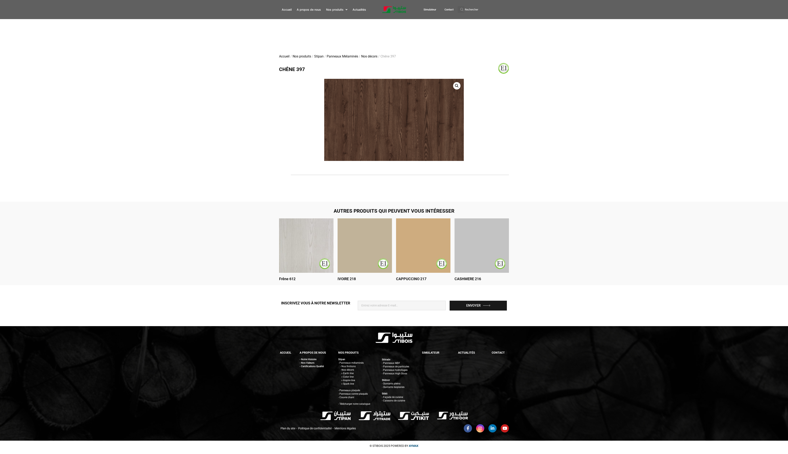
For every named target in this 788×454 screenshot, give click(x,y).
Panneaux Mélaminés (342, 56)
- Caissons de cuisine (393, 400)
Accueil (284, 56)
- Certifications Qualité (312, 366)
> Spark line (347, 383)
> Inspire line (348, 380)
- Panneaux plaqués (349, 390)
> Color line (347, 376)
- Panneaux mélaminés (351, 362)
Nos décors (369, 56)
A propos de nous (313, 352)
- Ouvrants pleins (391, 383)
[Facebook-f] (468, 428)
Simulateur (430, 9)
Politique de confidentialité (315, 428)
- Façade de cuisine (392, 397)
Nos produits (302, 56)
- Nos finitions (348, 366)
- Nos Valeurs (307, 362)
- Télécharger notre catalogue (354, 403)
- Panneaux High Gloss (394, 373)
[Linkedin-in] (492, 428)
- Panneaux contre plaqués (353, 393)
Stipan (319, 56)
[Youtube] (505, 428)
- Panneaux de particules (395, 366)
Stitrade (386, 359)
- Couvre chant (346, 397)
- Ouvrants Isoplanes (393, 387)
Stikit (384, 393)
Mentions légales (345, 428)
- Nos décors (347, 369)
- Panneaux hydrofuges (395, 370)
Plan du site (288, 428)
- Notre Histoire (308, 359)
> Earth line (347, 373)
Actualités (466, 352)
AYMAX (413, 445)
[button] (468, 9)
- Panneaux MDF (391, 363)
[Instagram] (480, 428)
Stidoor (386, 380)
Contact (449, 9)
